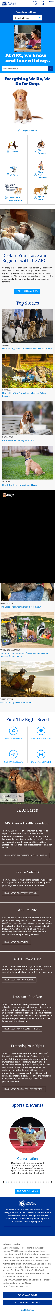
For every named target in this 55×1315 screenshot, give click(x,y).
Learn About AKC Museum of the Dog (22, 1029)
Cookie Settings (27, 1310)
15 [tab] (43, 1182)
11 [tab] (33, 1182)
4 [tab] (14, 1182)
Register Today (29, 130)
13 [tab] (38, 1182)
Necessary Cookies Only (27, 1303)
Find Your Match (41, 738)
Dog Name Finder (41, 761)
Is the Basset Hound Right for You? (18, 440)
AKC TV (14, 174)
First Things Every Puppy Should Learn (19, 485)
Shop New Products (42, 175)
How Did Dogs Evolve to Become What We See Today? (27, 348)
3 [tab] (11, 1182)
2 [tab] (8, 1182)
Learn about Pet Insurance (15, 199)
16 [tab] (46, 1182)
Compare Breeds (13, 761)
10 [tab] (30, 1182)
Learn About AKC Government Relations (24, 1089)
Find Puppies (42, 151)
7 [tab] (22, 1182)
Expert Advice (6, 603)
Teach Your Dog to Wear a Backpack (16, 702)
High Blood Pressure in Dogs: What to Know (20, 606)
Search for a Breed (26, 12)
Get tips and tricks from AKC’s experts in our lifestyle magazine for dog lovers (24, 654)
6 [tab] (19, 1182)
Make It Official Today (27, 291)
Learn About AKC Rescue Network (20, 893)
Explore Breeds (13, 738)
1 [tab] (6, 1182)
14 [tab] (41, 1182)
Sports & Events (42, 198)
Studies (5, 345)
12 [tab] (35, 1182)
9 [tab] (27, 1182)
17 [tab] (49, 1182)
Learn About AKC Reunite (16, 942)
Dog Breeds (7, 437)
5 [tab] (16, 1182)
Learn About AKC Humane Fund (19, 980)
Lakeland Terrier (9, 800)
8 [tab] (24, 1182)
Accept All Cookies (27, 1295)
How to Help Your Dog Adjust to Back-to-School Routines (24, 394)
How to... (6, 390)
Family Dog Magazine (10, 650)
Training (14, 151)
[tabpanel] (27, 1145)
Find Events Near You (27, 1191)
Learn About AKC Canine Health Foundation (25, 855)
